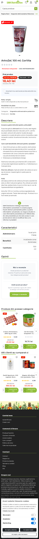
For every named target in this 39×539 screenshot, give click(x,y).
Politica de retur (7, 443)
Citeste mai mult (8, 511)
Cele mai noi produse (9, 445)
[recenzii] (18, 65)
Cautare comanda (8, 435)
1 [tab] (19, 55)
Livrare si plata (7, 438)
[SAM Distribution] (15, 2)
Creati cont (6, 422)
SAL (3, 468)
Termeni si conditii (8, 463)
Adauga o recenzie (19, 294)
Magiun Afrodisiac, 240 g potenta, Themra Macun (29, 376)
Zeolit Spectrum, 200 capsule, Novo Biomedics (10, 376)
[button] (3, 2)
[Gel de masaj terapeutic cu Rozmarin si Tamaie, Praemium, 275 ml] (29, 320)
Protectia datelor (8, 461)
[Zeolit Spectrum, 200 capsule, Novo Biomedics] (10, 364)
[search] (35, 8)
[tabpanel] (19, 39)
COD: (20, 68)
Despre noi (5, 458)
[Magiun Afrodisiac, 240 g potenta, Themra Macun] (29, 364)
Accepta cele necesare (19, 534)
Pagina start (5, 14)
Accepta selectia (11, 530)
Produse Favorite (8, 433)
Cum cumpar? (7, 440)
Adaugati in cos (13, 346)
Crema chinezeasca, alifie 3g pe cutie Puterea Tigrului (10, 332)
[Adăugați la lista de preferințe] (16, 314)
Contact (5, 456)
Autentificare (6, 420)
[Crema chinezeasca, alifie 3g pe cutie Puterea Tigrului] (10, 320)
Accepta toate (28, 530)
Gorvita (12, 114)
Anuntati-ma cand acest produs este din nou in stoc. (20, 92)
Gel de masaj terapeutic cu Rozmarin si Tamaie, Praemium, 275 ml (28, 332)
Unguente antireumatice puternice (22, 14)
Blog (4, 466)
